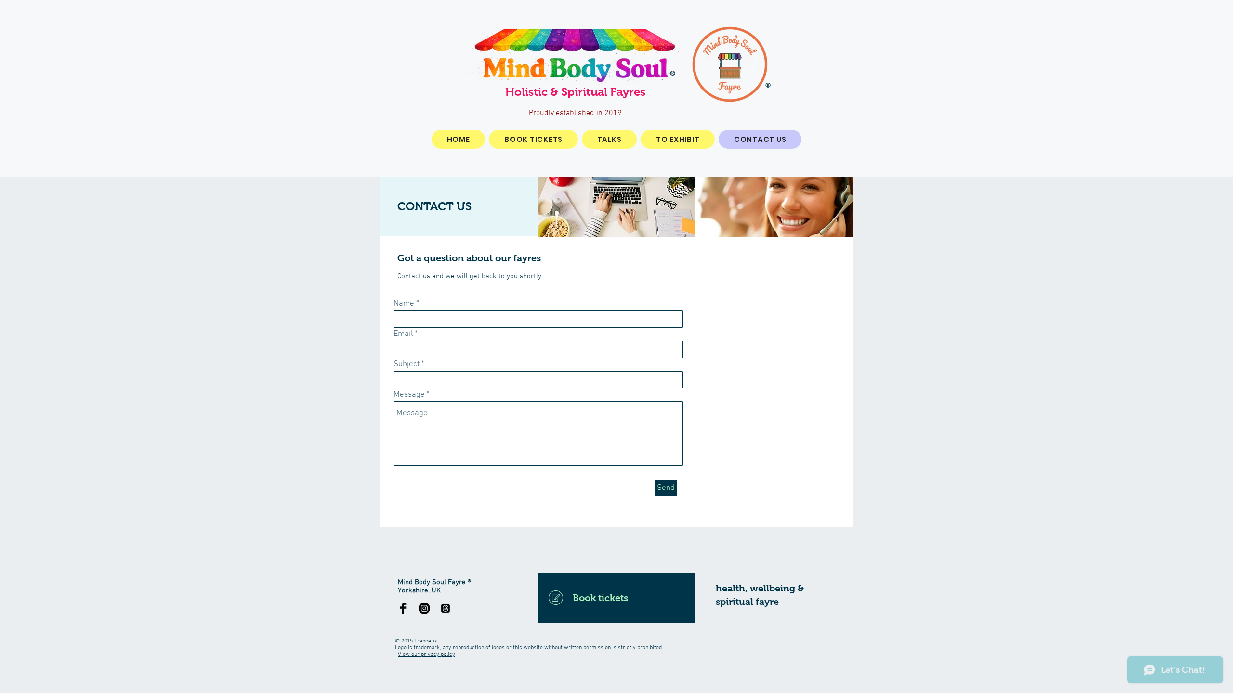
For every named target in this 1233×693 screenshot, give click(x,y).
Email (403, 334)
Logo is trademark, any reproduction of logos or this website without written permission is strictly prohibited (528, 647)
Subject (407, 364)
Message (409, 395)
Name (404, 304)
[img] (616, 207)
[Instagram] (424, 608)
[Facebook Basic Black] (403, 608)
